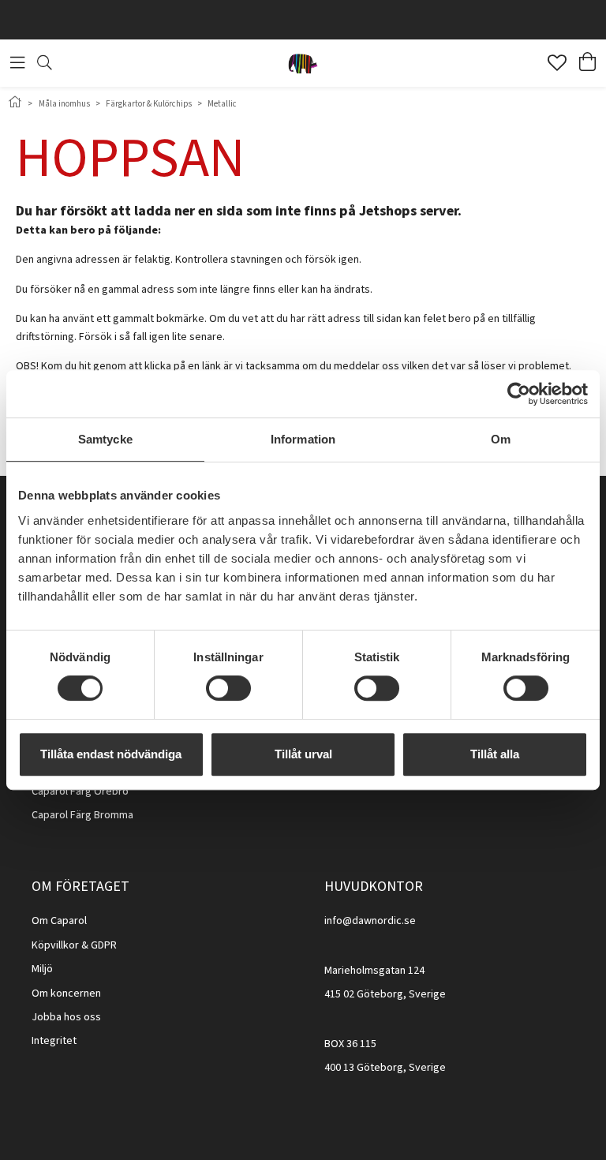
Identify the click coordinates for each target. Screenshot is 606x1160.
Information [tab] (303, 439)
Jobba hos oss (66, 1017)
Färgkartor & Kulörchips (149, 104)
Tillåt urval (303, 754)
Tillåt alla (494, 754)
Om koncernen (66, 993)
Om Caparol (59, 921)
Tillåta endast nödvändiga (110, 754)
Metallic (222, 104)
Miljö (42, 969)
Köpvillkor (55, 945)
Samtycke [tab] (105, 439)
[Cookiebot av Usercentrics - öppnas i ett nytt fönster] (519, 394)
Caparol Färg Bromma (82, 815)
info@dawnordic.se (370, 921)
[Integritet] (78, 1041)
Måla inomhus (64, 104)
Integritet (54, 1041)
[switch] (228, 688)
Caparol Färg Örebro (80, 791)
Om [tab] (501, 439)
